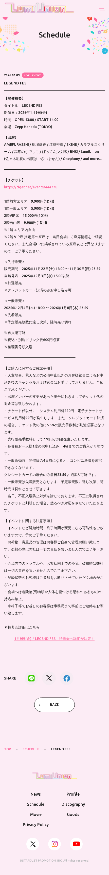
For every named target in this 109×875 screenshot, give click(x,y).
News (36, 794)
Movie (36, 814)
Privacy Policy (36, 824)
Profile (73, 794)
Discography (73, 804)
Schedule (35, 804)
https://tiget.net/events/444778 (30, 187)
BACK (54, 705)
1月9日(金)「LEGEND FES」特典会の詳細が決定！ (54, 639)
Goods (73, 814)
